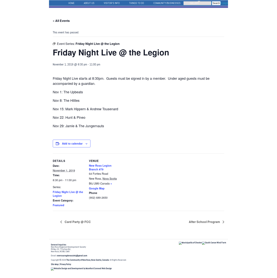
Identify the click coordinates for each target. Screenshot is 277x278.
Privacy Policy (65, 264)
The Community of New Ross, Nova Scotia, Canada (87, 260)
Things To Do (136, 3)
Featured (58, 205)
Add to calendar (72, 143)
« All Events (61, 20)
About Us (89, 3)
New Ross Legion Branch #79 (100, 167)
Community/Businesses (167, 3)
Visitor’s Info (112, 3)
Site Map (55, 264)
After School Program (205, 222)
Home (71, 3)
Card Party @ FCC (77, 222)
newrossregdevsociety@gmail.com (72, 255)
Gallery (194, 3)
